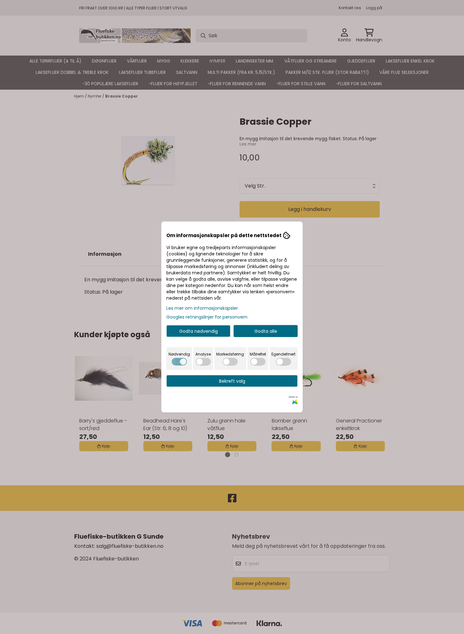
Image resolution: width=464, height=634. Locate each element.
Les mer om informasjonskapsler (202, 308)
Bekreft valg (232, 381)
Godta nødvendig (198, 331)
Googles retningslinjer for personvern (206, 317)
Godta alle (265, 331)
